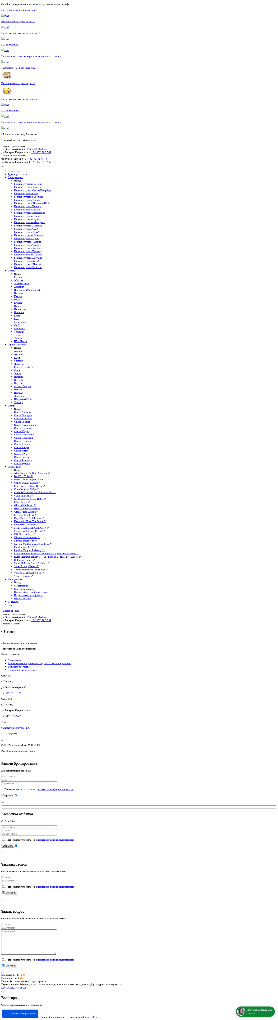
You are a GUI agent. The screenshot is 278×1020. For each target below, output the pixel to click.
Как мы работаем (23, 588)
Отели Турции (22, 463)
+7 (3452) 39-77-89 (41, 152)
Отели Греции (22, 421)
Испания (19, 312)
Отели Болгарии (23, 415)
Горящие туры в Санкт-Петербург (32, 190)
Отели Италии (22, 444)
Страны (12, 270)
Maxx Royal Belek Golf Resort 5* (31, 527)
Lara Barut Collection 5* (26, 524)
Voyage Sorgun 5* (23, 576)
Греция (18, 296)
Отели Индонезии (24, 434)
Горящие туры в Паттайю (28, 257)
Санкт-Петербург (23, 367)
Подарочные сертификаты (28, 595)
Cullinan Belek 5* (23, 495)
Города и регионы (18, 344)
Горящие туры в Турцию (27, 241)
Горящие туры (15, 177)
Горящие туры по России (28, 183)
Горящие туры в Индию (27, 209)
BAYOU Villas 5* (23, 476)
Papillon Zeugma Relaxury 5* (29, 550)
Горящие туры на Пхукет (28, 254)
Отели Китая (21, 450)
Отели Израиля (22, 428)
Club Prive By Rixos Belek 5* (29, 485)
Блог (10, 604)
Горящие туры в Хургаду (28, 206)
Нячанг (18, 389)
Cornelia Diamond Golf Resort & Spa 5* (35, 492)
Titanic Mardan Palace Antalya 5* (31, 569)
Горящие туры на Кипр (27, 215)
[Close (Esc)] (2, 802)
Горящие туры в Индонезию (29, 212)
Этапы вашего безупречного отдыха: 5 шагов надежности (39, 663)
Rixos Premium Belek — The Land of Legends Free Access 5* (46, 553)
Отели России (22, 457)
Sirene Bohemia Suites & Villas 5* (31, 563)
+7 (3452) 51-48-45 (37, 149)
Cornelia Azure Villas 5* (26, 489)
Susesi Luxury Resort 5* (26, 566)
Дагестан (19, 363)
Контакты (13, 601)
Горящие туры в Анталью (28, 248)
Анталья (18, 354)
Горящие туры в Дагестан (28, 187)
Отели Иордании (23, 437)
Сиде (17, 357)
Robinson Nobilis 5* (24, 559)
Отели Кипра (21, 447)
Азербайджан (21, 283)
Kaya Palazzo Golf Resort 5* (29, 518)
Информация (15, 579)
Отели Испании (23, 440)
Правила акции (22, 598)
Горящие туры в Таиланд (28, 251)
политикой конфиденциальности (55, 789)
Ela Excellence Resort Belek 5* (30, 498)
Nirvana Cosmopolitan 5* (27, 537)
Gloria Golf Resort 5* (25, 505)
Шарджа (18, 376)
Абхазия (18, 280)
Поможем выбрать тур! (22, 1013)
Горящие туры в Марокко (28, 225)
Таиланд (18, 331)
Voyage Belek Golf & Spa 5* (29, 572)
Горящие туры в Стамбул (28, 244)
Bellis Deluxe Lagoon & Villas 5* (31, 479)
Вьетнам (18, 293)
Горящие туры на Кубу (26, 219)
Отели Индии (21, 431)
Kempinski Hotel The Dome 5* (30, 521)
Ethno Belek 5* (22, 502)
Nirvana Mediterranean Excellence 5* (33, 543)
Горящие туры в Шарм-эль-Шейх (32, 203)
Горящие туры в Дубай (26, 232)
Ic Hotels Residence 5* (26, 514)
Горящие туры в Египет (27, 199)
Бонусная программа (19, 666)
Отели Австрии (22, 412)
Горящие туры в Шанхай (27, 264)
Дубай (17, 373)
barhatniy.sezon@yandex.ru (15, 727)
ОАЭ (17, 325)
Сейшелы (19, 328)
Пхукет (18, 383)
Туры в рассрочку (17, 174)
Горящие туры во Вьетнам (28, 196)
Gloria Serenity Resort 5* (27, 508)
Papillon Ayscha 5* (24, 547)
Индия (17, 305)
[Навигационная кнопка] (2, 166)
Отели (11, 405)
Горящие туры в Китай (26, 260)
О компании (21, 585)
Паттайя (18, 379)
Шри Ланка (20, 341)
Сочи (17, 370)
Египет (18, 302)
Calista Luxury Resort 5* (27, 482)
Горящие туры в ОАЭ (26, 228)
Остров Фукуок (22, 386)
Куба (16, 318)
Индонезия (20, 309)
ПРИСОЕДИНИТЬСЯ (13, 987)
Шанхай (18, 392)
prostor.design (28, 750)
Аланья (18, 350)
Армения (19, 286)
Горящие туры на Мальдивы (29, 222)
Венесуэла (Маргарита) (27, 289)
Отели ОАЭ (20, 453)
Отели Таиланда (23, 460)
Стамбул (18, 360)
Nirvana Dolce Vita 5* (25, 540)
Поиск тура (14, 170)
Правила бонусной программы (31, 592)
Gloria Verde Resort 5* (26, 511)
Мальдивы (20, 322)
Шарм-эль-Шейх (23, 399)
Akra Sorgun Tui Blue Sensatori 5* (32, 473)
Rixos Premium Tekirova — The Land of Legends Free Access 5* (48, 556)
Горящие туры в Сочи (26, 193)
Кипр (17, 315)
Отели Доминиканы (25, 424)
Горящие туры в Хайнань (28, 267)
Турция (18, 338)
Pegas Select (14, 466)
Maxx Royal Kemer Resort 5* (29, 531)
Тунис (17, 334)
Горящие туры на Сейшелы (29, 235)
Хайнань (19, 395)
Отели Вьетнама (23, 418)
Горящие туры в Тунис (26, 238)
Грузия (18, 299)
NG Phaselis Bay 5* (24, 534)
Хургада (18, 402)
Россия (18, 277)
